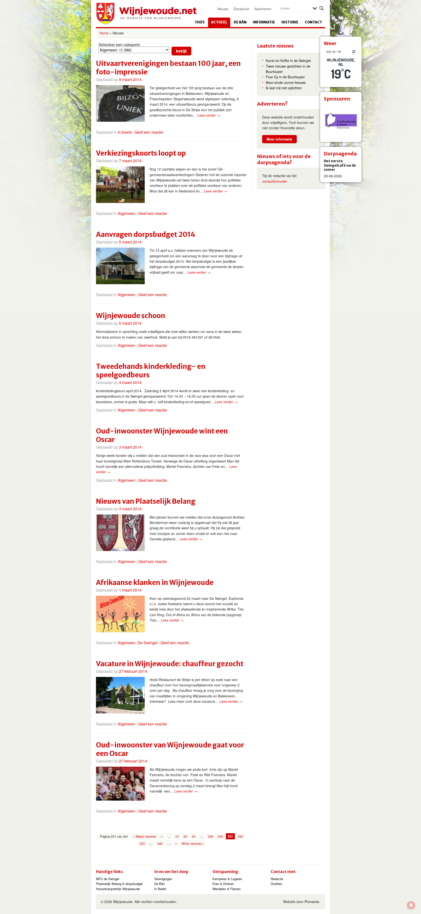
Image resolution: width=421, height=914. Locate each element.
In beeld (125, 132)
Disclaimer (241, 8)
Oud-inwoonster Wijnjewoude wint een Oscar (162, 435)
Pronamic (312, 901)
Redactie (277, 878)
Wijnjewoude (146, 13)
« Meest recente (144, 836)
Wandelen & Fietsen (226, 888)
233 (142, 843)
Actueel (219, 22)
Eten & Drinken (223, 883)
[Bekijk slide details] (341, 121)
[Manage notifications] (411, 905)
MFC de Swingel (107, 878)
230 (220, 836)
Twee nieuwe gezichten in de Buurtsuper (288, 69)
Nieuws (223, 8)
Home (104, 32)
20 (185, 836)
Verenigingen (163, 878)
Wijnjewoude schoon (130, 315)
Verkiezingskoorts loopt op (141, 153)
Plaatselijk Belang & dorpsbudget (119, 883)
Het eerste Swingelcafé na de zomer (340, 165)
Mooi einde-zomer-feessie (286, 82)
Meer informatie (279, 139)
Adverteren (262, 8)
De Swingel (147, 642)
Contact (313, 22)
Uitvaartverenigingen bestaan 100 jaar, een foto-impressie (168, 67)
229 (210, 836)
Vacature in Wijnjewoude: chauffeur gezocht (169, 663)
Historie (289, 22)
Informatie (264, 22)
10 (177, 836)
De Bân (240, 22)
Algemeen (126, 213)
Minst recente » (193, 843)
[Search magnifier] (321, 8)
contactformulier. (275, 181)
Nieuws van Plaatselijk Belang (145, 501)
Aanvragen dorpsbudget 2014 (145, 234)
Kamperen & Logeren (227, 878)
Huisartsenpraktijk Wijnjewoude (118, 888)
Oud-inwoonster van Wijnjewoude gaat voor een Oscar (170, 749)
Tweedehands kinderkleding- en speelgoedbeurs (150, 370)
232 (240, 836)
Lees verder (208, 115)
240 (160, 843)
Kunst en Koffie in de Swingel (288, 60)
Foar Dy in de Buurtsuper (285, 76)
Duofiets (276, 883)
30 (193, 836)
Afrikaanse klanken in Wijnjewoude (154, 582)
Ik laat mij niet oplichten (284, 87)
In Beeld (160, 888)
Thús (200, 22)
